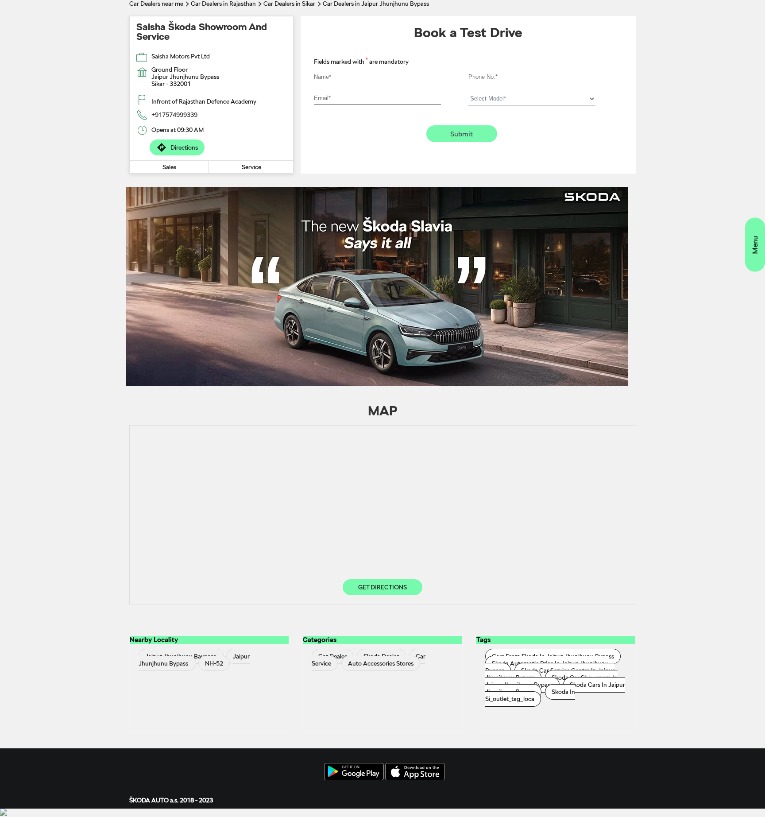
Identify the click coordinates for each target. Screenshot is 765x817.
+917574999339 (174, 114)
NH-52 (214, 663)
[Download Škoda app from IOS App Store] (415, 772)
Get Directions (382, 587)
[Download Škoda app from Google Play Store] (354, 772)
